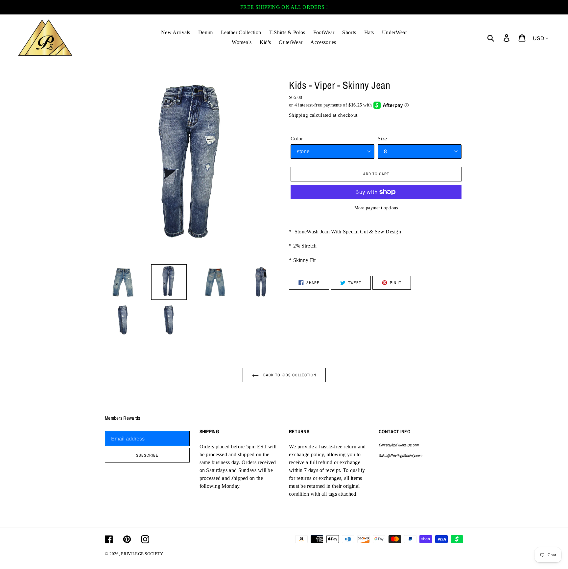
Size (382, 138)
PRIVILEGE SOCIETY (142, 553)
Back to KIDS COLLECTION (289, 375)
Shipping (298, 115)
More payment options (376, 207)
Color (297, 138)
